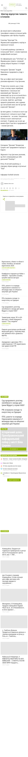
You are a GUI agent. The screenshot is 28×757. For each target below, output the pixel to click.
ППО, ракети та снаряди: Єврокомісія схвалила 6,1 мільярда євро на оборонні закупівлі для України (12, 289)
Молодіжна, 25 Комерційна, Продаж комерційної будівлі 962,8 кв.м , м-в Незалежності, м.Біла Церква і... (13, 607)
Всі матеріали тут (14, 449)
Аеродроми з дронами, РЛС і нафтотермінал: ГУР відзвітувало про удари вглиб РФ (14, 344)
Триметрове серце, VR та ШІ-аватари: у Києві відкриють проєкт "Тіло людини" (12, 319)
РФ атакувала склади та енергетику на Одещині (10, 299)
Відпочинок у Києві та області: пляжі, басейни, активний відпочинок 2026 (13, 264)
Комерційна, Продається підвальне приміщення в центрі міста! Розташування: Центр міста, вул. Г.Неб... (14, 552)
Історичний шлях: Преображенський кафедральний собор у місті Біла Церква (13, 439)
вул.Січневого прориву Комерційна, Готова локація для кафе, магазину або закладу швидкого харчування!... (12, 579)
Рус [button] (5, 8)
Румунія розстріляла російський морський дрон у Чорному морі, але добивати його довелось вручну (13, 332)
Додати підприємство (14, 480)
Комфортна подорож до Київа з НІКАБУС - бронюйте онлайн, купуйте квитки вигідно (13, 276)
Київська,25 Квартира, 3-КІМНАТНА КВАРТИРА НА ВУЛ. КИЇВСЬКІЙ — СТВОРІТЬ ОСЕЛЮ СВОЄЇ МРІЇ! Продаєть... (13, 660)
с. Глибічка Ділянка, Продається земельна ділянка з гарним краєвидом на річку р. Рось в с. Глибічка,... (14, 633)
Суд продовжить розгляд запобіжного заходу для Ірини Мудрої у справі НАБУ (13, 309)
